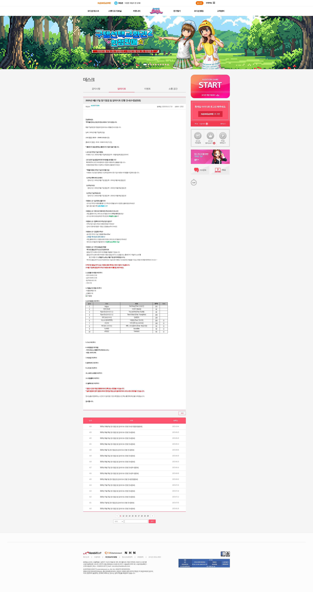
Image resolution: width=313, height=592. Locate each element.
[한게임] (104, 3)
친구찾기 (177, 11)
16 (135, 516)
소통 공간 (173, 88)
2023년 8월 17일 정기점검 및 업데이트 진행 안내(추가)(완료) (119, 467)
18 (141, 516)
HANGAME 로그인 (210, 114)
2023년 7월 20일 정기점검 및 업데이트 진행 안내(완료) (117, 491)
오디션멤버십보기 (209, 142)
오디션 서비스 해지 (154, 557)
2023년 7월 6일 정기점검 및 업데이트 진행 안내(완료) (117, 503)
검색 (152, 521)
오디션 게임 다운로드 (210, 95)
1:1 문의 (200, 170)
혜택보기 (223, 124)
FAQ (220, 170)
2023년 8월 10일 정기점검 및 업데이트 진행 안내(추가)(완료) (119, 473)
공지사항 (96, 88)
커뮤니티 (136, 11)
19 (144, 516)
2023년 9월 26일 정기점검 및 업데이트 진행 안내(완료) (117, 432)
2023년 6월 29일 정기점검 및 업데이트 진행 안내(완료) (117, 509)
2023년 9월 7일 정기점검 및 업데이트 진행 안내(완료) (117, 450)
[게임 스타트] (210, 83)
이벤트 (147, 88)
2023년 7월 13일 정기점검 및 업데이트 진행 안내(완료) (117, 497)
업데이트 (121, 88)
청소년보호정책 (127, 557)
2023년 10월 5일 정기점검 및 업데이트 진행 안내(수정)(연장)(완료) (121, 426)
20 (148, 516)
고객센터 (220, 11)
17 (138, 516)
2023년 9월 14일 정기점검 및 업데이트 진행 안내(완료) (117, 444)
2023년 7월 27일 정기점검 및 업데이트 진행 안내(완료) (117, 485)
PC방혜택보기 (223, 142)
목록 (182, 413)
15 (132, 516)
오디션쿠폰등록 (198, 142)
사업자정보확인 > (141, 564)
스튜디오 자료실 (115, 11)
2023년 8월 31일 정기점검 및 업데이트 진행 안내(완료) (117, 456)
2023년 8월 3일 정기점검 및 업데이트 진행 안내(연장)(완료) (119, 479)
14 (129, 516)
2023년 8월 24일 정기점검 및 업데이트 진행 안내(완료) (117, 462)
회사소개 (86, 557)
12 (123, 516)
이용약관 (97, 557)
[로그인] (199, 3)
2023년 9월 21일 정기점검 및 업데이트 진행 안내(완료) (117, 438)
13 (126, 516)
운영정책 (140, 557)
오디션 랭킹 (199, 11)
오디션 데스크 (93, 11)
